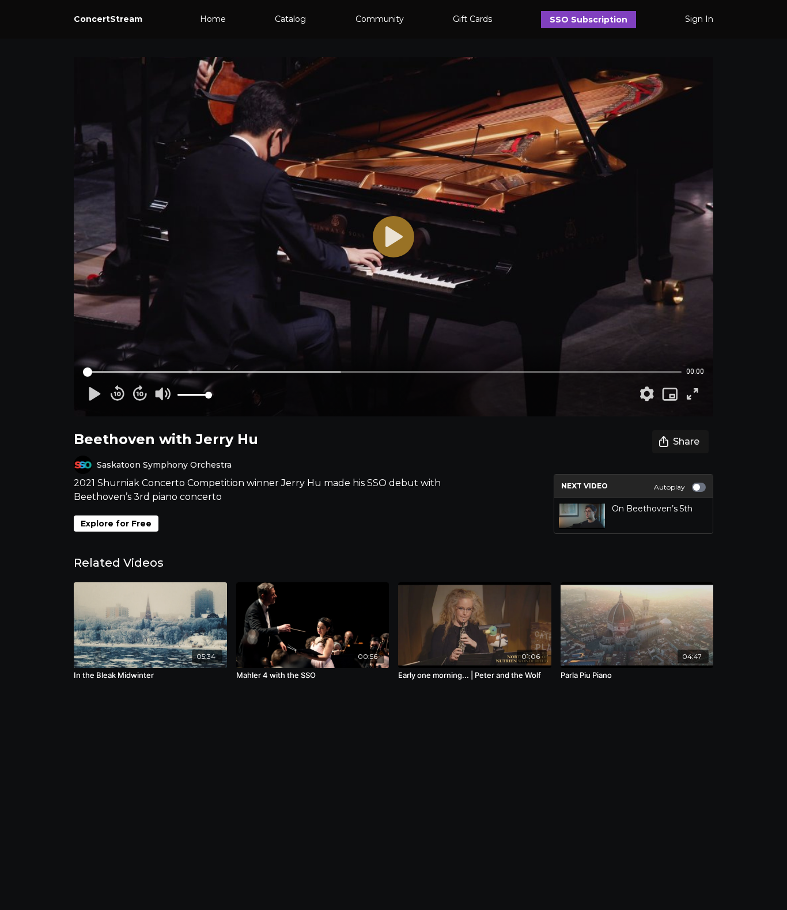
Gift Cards (472, 19)
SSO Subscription (588, 19)
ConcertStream (108, 19)
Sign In (699, 19)
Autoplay (669, 487)
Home (213, 19)
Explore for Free (116, 523)
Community (379, 19)
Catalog (290, 19)
